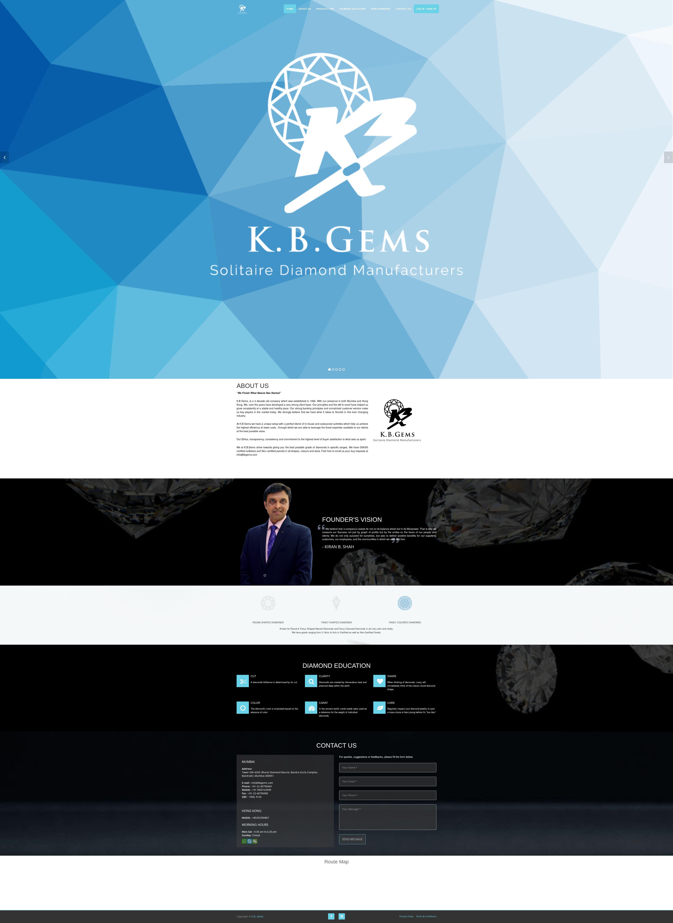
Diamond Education (352, 8)
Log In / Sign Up (426, 8)
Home (289, 8)
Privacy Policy (406, 916)
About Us (305, 8)
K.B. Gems (257, 916)
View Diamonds (380, 8)
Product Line (325, 8)
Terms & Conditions (426, 916)
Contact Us (403, 8)
